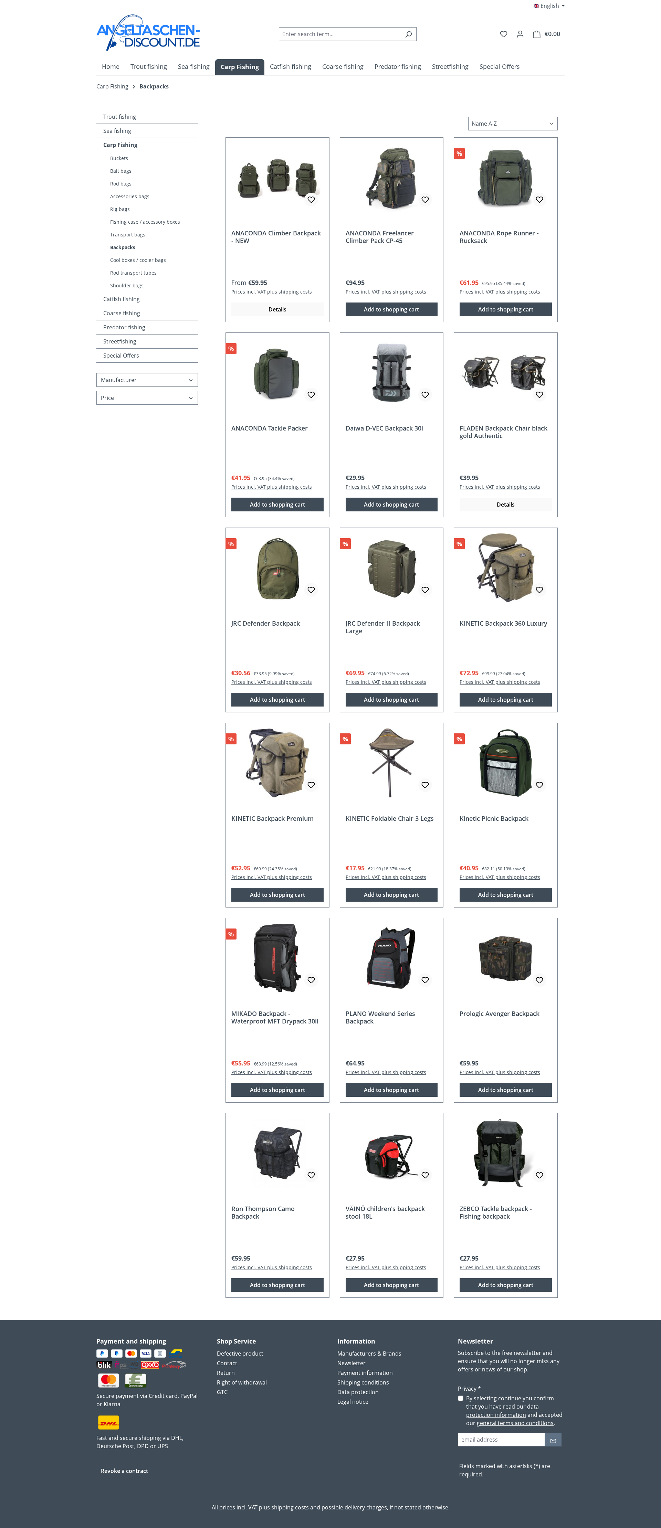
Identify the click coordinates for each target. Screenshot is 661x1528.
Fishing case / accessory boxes (145, 222)
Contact (227, 1363)
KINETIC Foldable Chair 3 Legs (390, 819)
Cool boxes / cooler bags (138, 260)
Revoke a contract (124, 1471)
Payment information (365, 1373)
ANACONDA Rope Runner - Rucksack (499, 236)
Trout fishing (119, 116)
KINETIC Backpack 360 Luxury (503, 623)
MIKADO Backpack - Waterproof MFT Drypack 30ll (274, 1017)
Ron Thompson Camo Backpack (263, 1212)
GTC (222, 1392)
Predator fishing (124, 327)
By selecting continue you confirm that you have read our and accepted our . (514, 1410)
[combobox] (340, 34)
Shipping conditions (363, 1382)
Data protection (358, 1392)
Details (277, 309)
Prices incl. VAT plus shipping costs (271, 291)
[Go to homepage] (148, 32)
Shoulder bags (127, 285)
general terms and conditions (515, 1423)
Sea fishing (117, 131)
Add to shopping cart (391, 309)
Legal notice (352, 1401)
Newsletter (351, 1363)
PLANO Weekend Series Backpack (380, 1017)
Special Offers (121, 355)
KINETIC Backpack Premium (272, 819)
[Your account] (520, 34)
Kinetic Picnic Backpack (494, 819)
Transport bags (127, 234)
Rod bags (121, 183)
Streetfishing (119, 341)
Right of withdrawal (242, 1382)
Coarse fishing (121, 313)
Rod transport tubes (133, 272)
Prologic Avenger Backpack (499, 1014)
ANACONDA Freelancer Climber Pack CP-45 (380, 236)
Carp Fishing (120, 145)
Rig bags (120, 209)
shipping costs (290, 1507)
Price (107, 398)
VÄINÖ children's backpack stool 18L (385, 1212)
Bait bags (121, 171)
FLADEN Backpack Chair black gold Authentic (503, 431)
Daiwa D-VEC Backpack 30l (384, 428)
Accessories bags (129, 196)
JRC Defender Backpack (265, 623)
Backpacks (122, 247)
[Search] (408, 34)
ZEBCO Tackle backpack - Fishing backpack (496, 1212)
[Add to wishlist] (311, 199)
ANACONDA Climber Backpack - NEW (276, 236)
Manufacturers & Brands (369, 1353)
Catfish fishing (121, 299)
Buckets (119, 158)
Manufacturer (119, 380)
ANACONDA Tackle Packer (269, 428)
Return (226, 1373)
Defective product (240, 1353)
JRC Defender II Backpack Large (383, 627)
